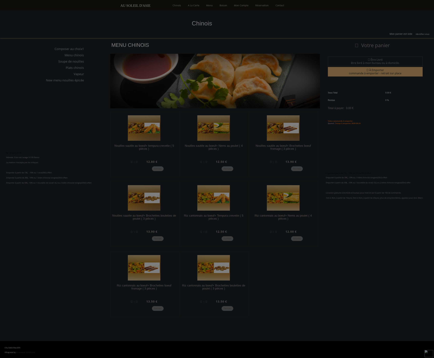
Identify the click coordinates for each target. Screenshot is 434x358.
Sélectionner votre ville (216, 35)
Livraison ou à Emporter (215, 52)
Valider (265, 80)
